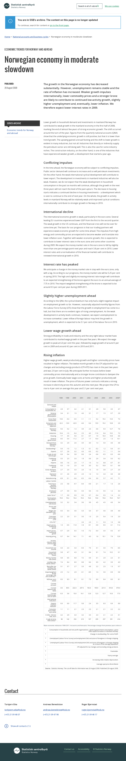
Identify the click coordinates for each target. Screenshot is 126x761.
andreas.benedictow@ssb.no (56, 709)
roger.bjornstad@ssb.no (93, 709)
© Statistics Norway (102, 749)
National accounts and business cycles (30, 37)
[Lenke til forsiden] (19, 6)
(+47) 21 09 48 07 (12, 714)
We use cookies (112, 6)
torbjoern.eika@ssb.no (15, 709)
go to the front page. (59, 25)
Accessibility (83, 749)
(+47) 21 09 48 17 (89, 714)
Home (7, 37)
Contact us (69, 749)
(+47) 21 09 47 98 (51, 714)
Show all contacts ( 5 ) (21, 726)
